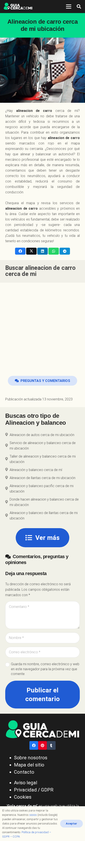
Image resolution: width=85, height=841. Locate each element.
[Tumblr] (51, 745)
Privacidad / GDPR (33, 790)
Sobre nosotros (30, 757)
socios (33, 814)
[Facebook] (33, 745)
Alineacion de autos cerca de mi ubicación (42, 435)
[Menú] (68, 6)
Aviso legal (25, 782)
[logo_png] (17, 6)
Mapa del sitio (29, 765)
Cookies (22, 797)
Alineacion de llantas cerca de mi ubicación (42, 478)
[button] (79, 6)
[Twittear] (31, 251)
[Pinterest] (42, 745)
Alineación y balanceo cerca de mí (36, 470)
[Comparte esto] (20, 251)
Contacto (24, 772)
